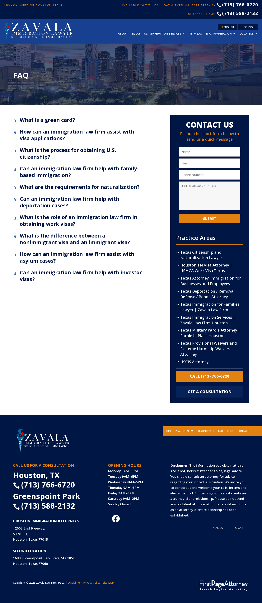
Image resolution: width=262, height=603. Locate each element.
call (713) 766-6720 (209, 376)
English (229, 27)
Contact (243, 431)
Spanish (249, 27)
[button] (87, 120)
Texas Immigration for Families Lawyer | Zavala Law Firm (209, 307)
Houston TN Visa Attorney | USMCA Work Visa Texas (206, 267)
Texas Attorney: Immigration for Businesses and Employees (210, 281)
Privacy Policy (91, 582)
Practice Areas (184, 431)
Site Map (108, 582)
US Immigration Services (162, 33)
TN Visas (195, 33)
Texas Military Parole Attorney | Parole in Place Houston (210, 332)
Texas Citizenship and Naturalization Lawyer (201, 255)
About (123, 33)
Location (247, 33)
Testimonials (206, 431)
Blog (136, 33)
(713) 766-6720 (237, 5)
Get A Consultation (210, 391)
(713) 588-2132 (237, 13)
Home (168, 431)
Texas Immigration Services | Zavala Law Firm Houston (207, 320)
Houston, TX (36, 475)
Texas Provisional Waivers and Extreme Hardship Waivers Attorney (208, 349)
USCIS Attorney (194, 361)
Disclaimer (74, 582)
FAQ (220, 431)
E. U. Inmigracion (219, 33)
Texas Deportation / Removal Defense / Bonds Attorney (207, 294)
